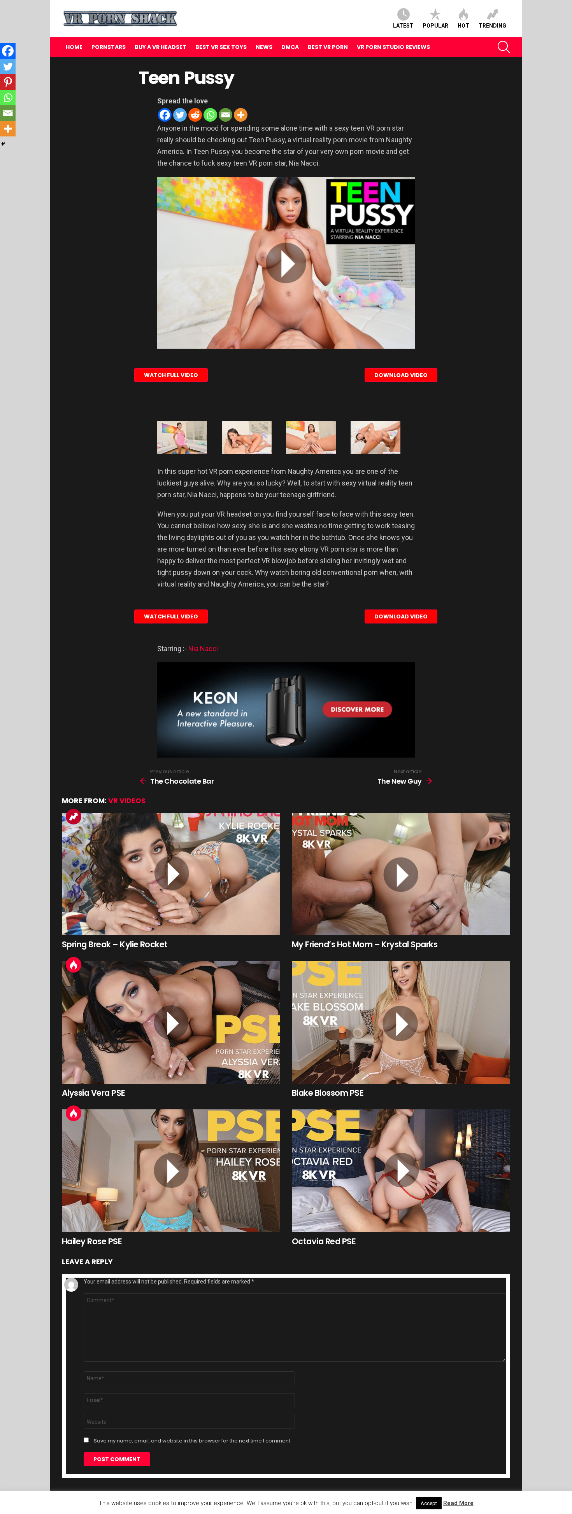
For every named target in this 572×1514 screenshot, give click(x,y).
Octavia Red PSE (324, 1241)
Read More (458, 1503)
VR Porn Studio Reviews (393, 47)
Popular (435, 26)
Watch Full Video (171, 375)
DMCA (290, 47)
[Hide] (3, 144)
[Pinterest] (8, 82)
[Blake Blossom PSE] (401, 1022)
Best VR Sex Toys (221, 47)
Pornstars (108, 47)
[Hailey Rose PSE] (171, 1170)
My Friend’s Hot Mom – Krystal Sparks (364, 944)
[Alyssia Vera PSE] (171, 1022)
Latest (403, 26)
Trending (492, 26)
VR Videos (127, 800)
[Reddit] (195, 115)
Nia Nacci (203, 648)
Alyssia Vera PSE (93, 1092)
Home (74, 47)
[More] (240, 115)
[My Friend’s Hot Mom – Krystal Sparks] (401, 874)
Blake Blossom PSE (327, 1092)
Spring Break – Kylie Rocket (115, 944)
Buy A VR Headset (160, 47)
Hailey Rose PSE (92, 1241)
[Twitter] (180, 115)
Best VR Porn (328, 47)
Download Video (401, 375)
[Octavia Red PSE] (401, 1170)
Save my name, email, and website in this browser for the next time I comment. (192, 1441)
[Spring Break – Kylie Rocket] (171, 874)
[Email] (225, 115)
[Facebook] (165, 115)
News (264, 47)
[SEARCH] (504, 47)
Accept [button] (429, 1503)
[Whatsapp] (210, 115)
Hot (463, 26)
